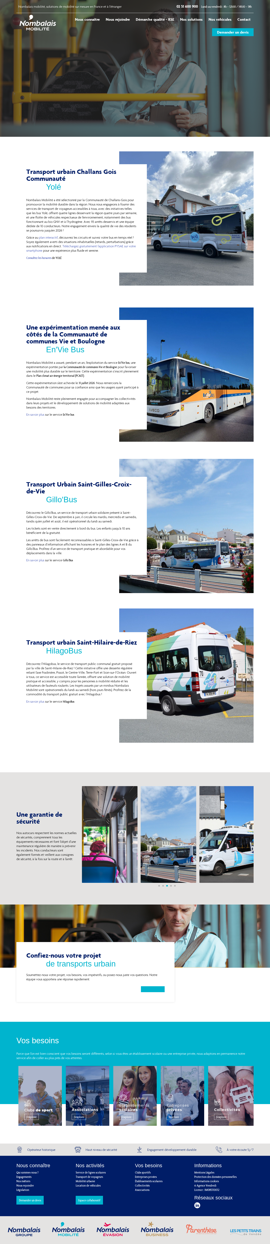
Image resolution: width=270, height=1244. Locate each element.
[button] (159, 886)
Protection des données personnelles (215, 1177)
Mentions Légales (204, 1172)
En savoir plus (35, 414)
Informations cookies (206, 1181)
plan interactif (48, 237)
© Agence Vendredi (205, 1185)
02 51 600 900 (188, 6)
